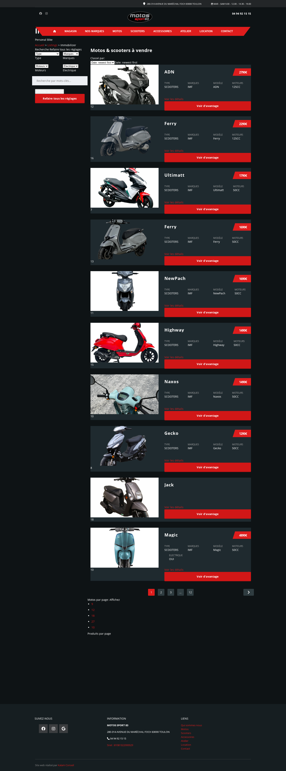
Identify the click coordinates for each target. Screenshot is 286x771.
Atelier (185, 31)
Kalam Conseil (66, 765)
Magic (171, 534)
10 (93, 627)
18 (93, 616)
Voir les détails (173, 99)
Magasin (70, 31)
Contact (227, 31)
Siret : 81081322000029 (120, 745)
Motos (117, 31)
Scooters (138, 31)
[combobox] (38, 58)
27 (93, 621)
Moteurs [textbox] (40, 70)
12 (190, 592)
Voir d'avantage (208, 106)
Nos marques (94, 31)
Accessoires (162, 31)
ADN (169, 71)
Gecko (171, 433)
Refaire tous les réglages (66, 49)
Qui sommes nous (191, 725)
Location (206, 31)
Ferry (170, 123)
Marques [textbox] (69, 58)
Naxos (171, 381)
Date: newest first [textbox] (126, 62)
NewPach (175, 278)
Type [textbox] (38, 58)
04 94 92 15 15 (241, 13)
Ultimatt (174, 175)
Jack (169, 484)
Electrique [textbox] (69, 70)
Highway (174, 329)
